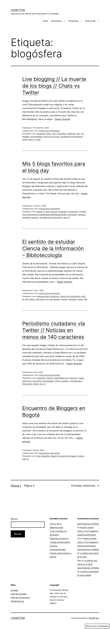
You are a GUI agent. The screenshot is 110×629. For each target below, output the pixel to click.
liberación (73, 378)
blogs (49, 134)
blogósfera (41, 134)
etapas (32, 299)
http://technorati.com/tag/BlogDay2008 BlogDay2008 (44, 214)
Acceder (14, 590)
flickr (78, 134)
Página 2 (29, 485)
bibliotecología (43, 296)
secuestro (65, 381)
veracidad (72, 299)
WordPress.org (17, 601)
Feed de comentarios (20, 597)
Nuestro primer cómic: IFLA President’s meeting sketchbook (87, 531)
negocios (35, 217)
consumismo (73, 211)
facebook (71, 134)
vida (85, 299)
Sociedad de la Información (71, 136)
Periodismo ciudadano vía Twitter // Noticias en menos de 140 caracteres (53, 330)
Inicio (45, 21)
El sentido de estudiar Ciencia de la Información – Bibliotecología (53, 248)
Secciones (56, 21)
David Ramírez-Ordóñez (88, 524)
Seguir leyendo (62, 119)
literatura (81, 214)
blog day (53, 211)
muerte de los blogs (51, 136)
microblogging (36, 136)
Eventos (82, 211)
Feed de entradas (19, 594)
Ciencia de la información (49, 131)
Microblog (37, 381)
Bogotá (54, 456)
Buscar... (15, 519)
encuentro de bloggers (67, 456)
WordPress (94, 618)
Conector (18, 10)
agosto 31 (41, 211)
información (72, 214)
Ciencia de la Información (70, 296)
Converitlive (61, 134)
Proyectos (73, 21)
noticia (57, 381)
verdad (80, 299)
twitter (25, 139)
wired (38, 139)
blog (47, 211)
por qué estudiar (53, 299)
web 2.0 (31, 139)
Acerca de (90, 21)
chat (54, 134)
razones (64, 299)
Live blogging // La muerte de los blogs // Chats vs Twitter (54, 86)
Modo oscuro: (92, 626)
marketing (26, 217)
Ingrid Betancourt (61, 378)
